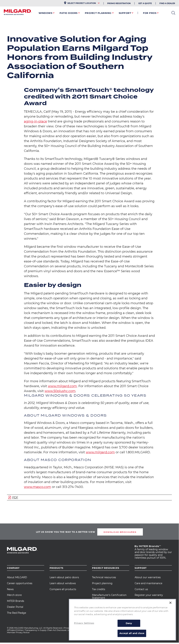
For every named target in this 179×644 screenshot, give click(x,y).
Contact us (141, 589)
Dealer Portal (15, 607)
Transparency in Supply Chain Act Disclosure (45, 630)
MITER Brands (15, 601)
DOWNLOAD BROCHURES (120, 532)
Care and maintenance (148, 583)
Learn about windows (63, 583)
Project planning (102, 583)
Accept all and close (131, 633)
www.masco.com (37, 487)
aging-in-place (35, 121)
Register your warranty (149, 595)
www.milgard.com (62, 386)
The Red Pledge (16, 612)
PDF (15, 497)
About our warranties (148, 577)
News (10, 589)
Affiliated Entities (15, 630)
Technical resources (104, 577)
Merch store (14, 595)
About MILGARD (17, 577)
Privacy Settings (84, 623)
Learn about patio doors (64, 577)
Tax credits (98, 589)
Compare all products (63, 589)
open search (173, 13)
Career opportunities (19, 583)
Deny (129, 623)
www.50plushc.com (60, 391)
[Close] (170, 603)
